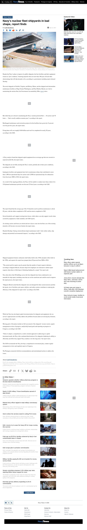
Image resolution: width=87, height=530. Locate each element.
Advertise (46, 510)
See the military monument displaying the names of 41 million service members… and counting (79, 50)
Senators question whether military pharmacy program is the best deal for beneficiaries (20, 380)
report (42, 91)
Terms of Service (8, 512)
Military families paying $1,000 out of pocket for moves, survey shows (20, 460)
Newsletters (27, 512)
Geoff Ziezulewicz (9, 28)
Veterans (82, 1)
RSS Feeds (27, 514)
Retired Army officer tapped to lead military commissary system (20, 403)
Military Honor (75, 1)
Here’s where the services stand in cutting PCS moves (19, 414)
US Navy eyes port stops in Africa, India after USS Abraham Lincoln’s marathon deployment (74, 289)
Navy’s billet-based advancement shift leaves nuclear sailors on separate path (74, 271)
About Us (66, 510)
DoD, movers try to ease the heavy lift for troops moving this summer (20, 426)
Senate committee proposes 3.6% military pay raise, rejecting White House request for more (19, 471)
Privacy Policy (8, 510)
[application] (74, 25)
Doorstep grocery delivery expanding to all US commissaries (17, 482)
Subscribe (26, 510)
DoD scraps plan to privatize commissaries (16, 447)
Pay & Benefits (29, 1)
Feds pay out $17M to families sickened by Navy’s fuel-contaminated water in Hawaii (20, 437)
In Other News (8, 377)
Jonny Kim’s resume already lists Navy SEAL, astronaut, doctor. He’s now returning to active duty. (74, 280)
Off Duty (55, 1)
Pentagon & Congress (46, 1)
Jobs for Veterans (68, 514)
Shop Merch (27, 516)
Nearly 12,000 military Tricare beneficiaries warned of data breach (19, 392)
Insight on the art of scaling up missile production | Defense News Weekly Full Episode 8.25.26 (79, 58)
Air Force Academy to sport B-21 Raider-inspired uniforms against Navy (79, 40)
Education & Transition (64, 1)
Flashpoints (37, 1)
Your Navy (8, 17)
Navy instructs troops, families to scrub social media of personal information (74, 297)
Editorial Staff (47, 516)
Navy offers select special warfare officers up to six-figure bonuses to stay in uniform (73, 264)
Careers (66, 512)
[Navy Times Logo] (18, 2)
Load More (29, 492)
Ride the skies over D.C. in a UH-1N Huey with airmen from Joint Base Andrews (73, 33)
